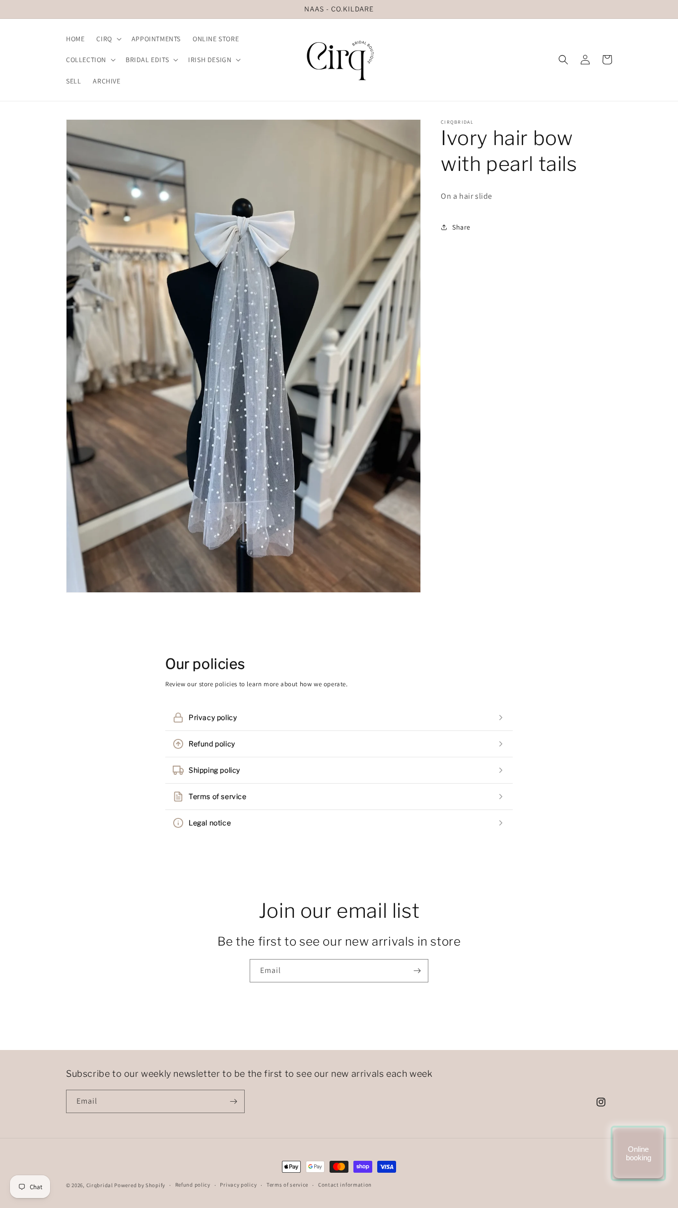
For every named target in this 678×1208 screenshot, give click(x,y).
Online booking (638, 1153)
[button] (107, 38)
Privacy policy (238, 1184)
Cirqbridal (99, 1185)
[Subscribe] (417, 970)
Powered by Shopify (139, 1185)
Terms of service (287, 1184)
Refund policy (192, 1184)
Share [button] (461, 226)
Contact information (345, 1184)
